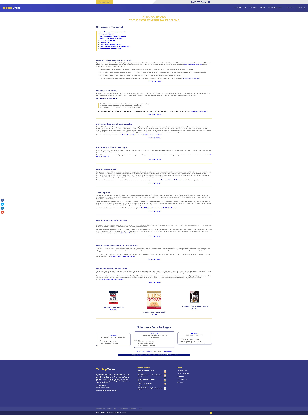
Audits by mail (104, 42)
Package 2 (154, 334)
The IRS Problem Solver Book (154, 312)
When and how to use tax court (110, 48)
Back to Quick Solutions (144, 351)
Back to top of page (154, 114)
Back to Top (168, 351)
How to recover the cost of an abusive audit (115, 46)
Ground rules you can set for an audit (113, 32)
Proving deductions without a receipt (113, 36)
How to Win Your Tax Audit (113, 307)
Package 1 (113, 335)
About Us (289, 8)
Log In (299, 8)
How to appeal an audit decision (111, 44)
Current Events (275, 8)
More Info (113, 310)
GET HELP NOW (104, 2)
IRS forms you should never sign (111, 38)
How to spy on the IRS (107, 40)
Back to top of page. (155, 81)
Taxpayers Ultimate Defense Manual (194, 306)
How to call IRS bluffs (107, 34)
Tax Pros (253, 8)
